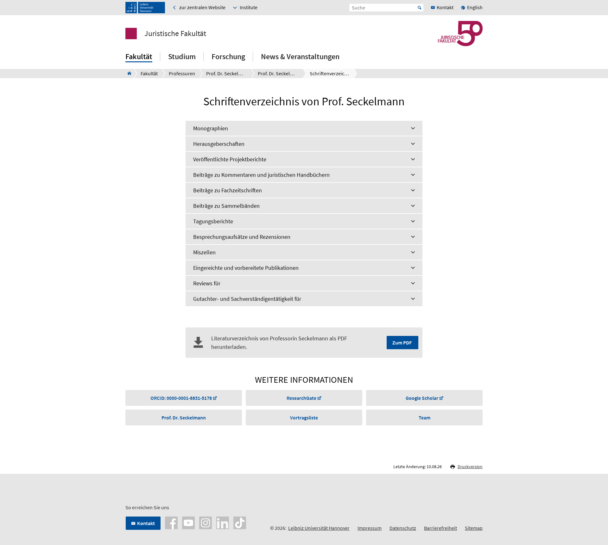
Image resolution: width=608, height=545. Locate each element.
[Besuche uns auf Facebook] (171, 522)
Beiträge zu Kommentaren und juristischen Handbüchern (261, 174)
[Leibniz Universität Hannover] (145, 7)
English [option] (475, 7)
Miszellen (204, 252)
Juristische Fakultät (175, 33)
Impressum (370, 528)
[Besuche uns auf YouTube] (188, 522)
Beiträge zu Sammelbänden (226, 205)
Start (419, 7)
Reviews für (206, 283)
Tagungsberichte (213, 221)
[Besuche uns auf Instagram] (205, 522)
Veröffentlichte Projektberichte (229, 159)
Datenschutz (403, 528)
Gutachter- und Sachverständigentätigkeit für (247, 298)
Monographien (210, 128)
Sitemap (474, 528)
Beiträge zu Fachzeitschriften (227, 190)
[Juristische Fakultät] (127, 73)
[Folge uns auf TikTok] (239, 522)
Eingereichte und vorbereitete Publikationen (246, 267)
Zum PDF (402, 342)
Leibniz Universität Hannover (319, 528)
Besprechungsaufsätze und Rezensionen (241, 236)
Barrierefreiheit (440, 528)
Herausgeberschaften (218, 143)
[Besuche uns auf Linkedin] (222, 522)
